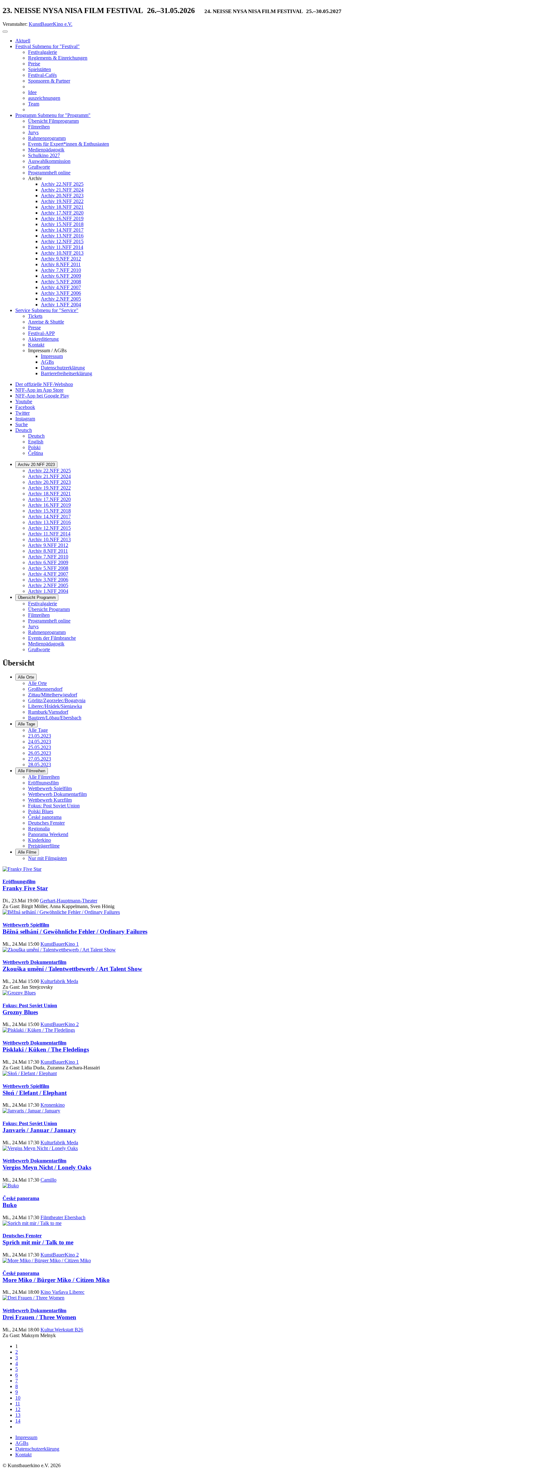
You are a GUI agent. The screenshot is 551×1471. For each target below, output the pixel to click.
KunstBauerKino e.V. (50, 24)
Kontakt (23, 1454)
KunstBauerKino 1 (59, 944)
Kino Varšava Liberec (62, 1292)
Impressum (26, 1437)
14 (17, 1421)
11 (17, 1403)
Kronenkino (52, 1105)
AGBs (21, 1443)
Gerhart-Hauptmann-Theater (68, 900)
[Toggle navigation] (5, 32)
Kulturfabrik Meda (59, 981)
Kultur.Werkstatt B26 (61, 1329)
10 (17, 1398)
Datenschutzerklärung (37, 1449)
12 (17, 1409)
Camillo (48, 1180)
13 (17, 1415)
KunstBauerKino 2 (59, 1024)
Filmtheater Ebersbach (62, 1217)
